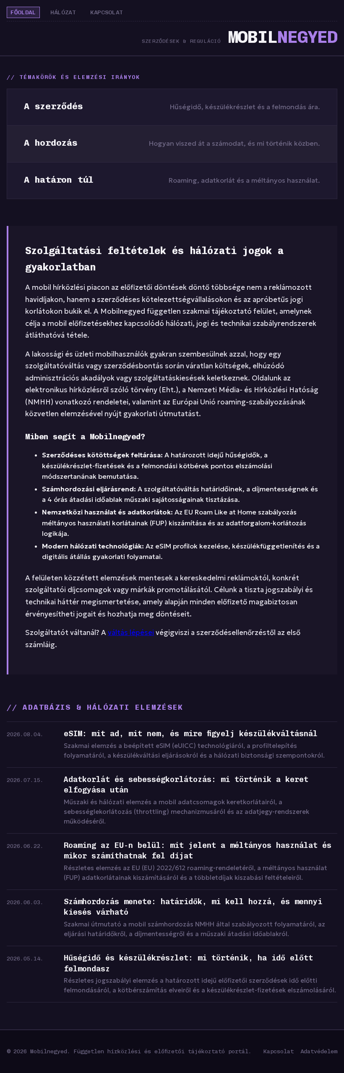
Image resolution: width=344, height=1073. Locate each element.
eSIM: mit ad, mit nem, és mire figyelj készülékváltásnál (191, 733)
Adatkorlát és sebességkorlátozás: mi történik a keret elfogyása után (186, 785)
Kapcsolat (106, 12)
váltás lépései (131, 632)
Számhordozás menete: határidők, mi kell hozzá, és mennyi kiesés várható (193, 907)
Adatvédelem (318, 1051)
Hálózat (63, 12)
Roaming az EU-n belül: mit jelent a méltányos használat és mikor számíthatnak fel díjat (197, 851)
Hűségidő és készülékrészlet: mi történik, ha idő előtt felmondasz (188, 963)
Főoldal (23, 12)
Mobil (282, 36)
